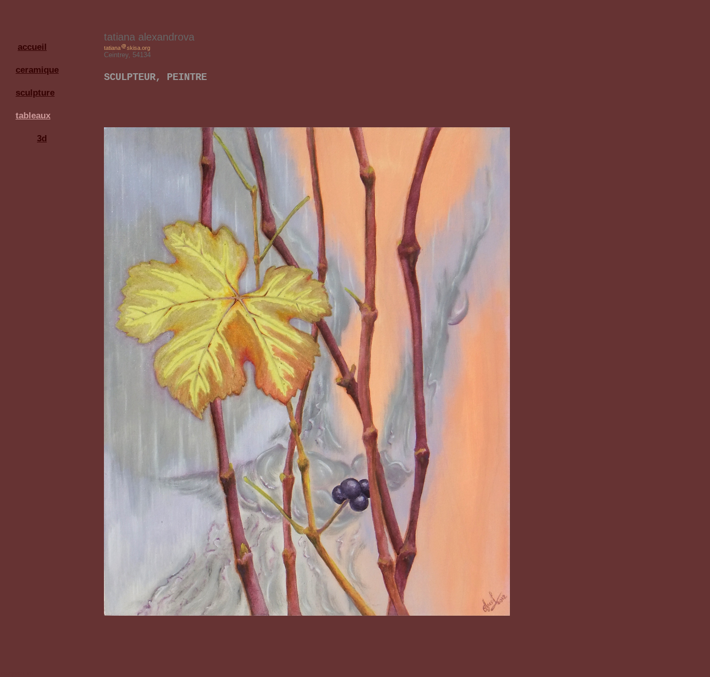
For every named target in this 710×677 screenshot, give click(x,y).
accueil (32, 47)
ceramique (34, 69)
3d (42, 138)
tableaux (33, 115)
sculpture (34, 92)
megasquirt (16, 673)
